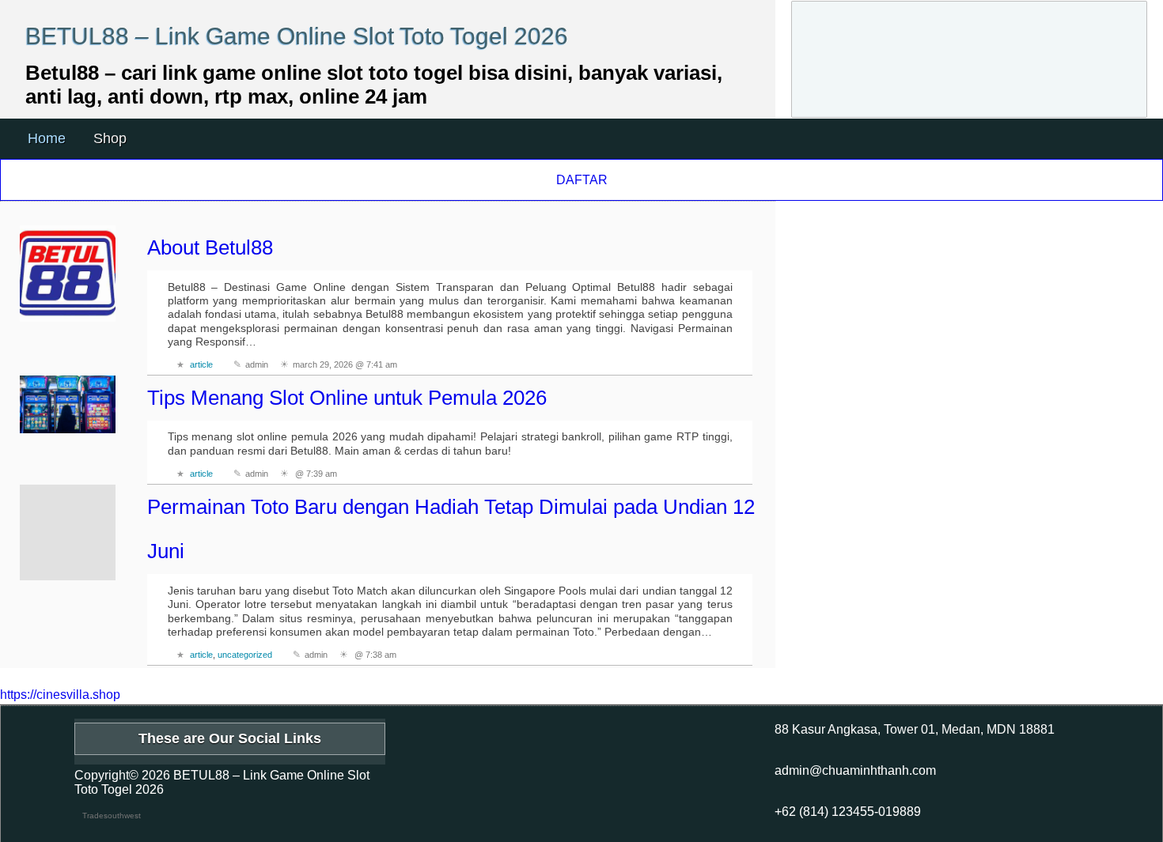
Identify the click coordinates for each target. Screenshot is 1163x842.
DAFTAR (582, 180)
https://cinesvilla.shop (60, 694)
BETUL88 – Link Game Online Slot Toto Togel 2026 (296, 35)
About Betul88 (210, 247)
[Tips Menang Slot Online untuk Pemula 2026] (68, 404)
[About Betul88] (68, 273)
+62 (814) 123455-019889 (848, 811)
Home (47, 138)
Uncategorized (245, 654)
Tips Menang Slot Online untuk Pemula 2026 (347, 398)
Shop (110, 138)
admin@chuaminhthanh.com (855, 770)
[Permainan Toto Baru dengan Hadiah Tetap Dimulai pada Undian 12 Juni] (68, 533)
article (201, 364)
